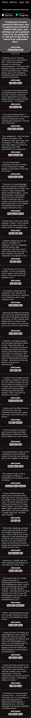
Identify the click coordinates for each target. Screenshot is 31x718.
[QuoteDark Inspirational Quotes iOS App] (7, 15)
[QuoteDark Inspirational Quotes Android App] (22, 15)
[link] (5, 2)
